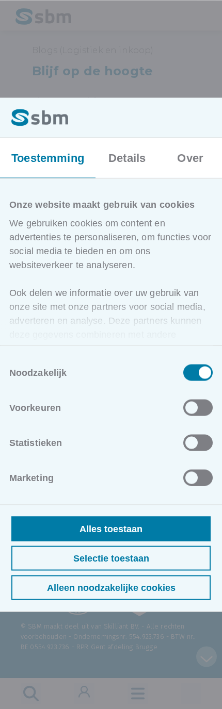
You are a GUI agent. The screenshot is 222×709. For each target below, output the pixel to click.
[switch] (198, 407)
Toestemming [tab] (47, 157)
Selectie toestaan (111, 558)
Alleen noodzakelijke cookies (111, 587)
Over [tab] (190, 157)
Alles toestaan (111, 528)
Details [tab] (127, 157)
